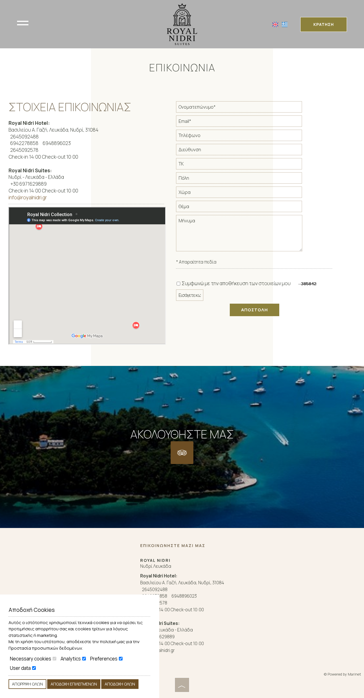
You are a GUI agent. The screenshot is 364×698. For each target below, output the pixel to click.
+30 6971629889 (28, 184)
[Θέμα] (245, 208)
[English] (275, 24)
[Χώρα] (245, 194)
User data (21, 668)
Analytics (71, 659)
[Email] (245, 122)
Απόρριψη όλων (27, 684)
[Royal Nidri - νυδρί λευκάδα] (182, 23)
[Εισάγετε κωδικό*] (195, 296)
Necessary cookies (31, 659)
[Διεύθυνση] (245, 151)
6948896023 (57, 143)
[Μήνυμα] (245, 235)
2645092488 (24, 136)
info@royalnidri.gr (28, 197)
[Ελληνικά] (284, 24)
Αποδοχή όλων (120, 684)
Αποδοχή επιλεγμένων (74, 684)
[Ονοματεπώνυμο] (245, 108)
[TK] (245, 165)
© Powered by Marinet (342, 674)
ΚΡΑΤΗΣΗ (323, 24)
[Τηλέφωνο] (245, 137)
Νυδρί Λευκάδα (155, 566)
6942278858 (24, 143)
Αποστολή (254, 310)
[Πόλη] (245, 179)
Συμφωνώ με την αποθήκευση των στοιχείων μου (236, 283)
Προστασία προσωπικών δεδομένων (45, 648)
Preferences (104, 659)
